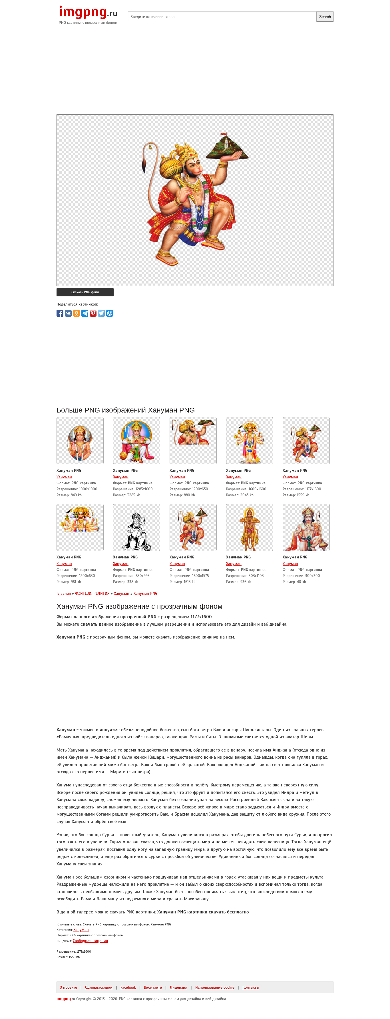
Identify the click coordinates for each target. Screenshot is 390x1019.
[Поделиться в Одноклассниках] (76, 313)
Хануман (64, 476)
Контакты (250, 987)
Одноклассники (98, 987)
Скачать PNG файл (85, 292)
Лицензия (178, 987)
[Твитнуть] (101, 313)
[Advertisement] (195, 74)
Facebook (128, 987)
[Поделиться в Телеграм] (84, 313)
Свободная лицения (90, 940)
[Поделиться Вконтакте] (68, 313)
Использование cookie (214, 987)
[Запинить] (93, 313)
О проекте (68, 987)
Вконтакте (153, 987)
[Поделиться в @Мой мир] (109, 313)
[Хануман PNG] (80, 441)
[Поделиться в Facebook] (60, 313)
